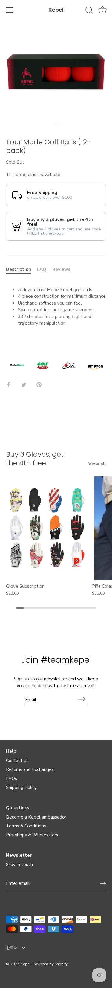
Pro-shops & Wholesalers (32, 835)
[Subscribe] (82, 699)
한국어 (12, 948)
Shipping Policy (21, 787)
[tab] (21, 269)
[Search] (89, 11)
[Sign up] (103, 884)
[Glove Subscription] (47, 528)
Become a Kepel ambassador (36, 817)
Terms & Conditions (26, 826)
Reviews (61, 269)
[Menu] (9, 10)
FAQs (11, 778)
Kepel (56, 9)
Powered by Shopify (50, 964)
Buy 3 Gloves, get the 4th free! (35, 458)
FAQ (41, 269)
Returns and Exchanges (30, 769)
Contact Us (17, 760)
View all (97, 464)
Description (18, 269)
